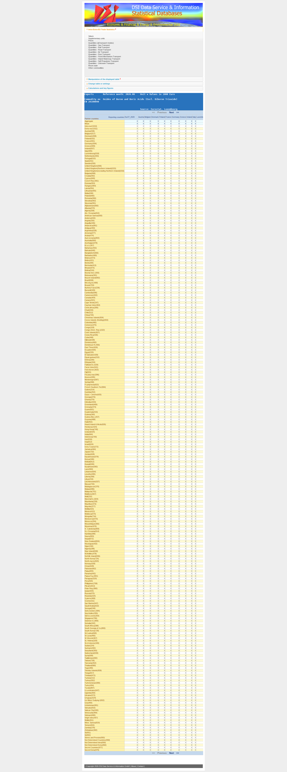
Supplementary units (96, 38)
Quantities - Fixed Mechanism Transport (104, 56)
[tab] (143, 29)
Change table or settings (99, 84)
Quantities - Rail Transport (99, 47)
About (133, 766)
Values (91, 36)
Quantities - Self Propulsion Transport (103, 61)
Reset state (93, 66)
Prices (91, 41)
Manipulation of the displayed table (103, 79)
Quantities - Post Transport (99, 54)
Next (171, 112)
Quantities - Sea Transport (99, 45)
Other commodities (96, 68)
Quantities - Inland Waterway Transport (104, 59)
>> (177, 112)
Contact (140, 766)
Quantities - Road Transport (99, 50)
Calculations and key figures (100, 88)
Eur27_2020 (130, 117)
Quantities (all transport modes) (101, 43)
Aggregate (89, 121)
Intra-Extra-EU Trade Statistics (101, 29)
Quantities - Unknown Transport (101, 63)
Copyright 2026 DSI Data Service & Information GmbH (108, 766)
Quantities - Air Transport (98, 52)
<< (153, 112)
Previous (162, 112)
